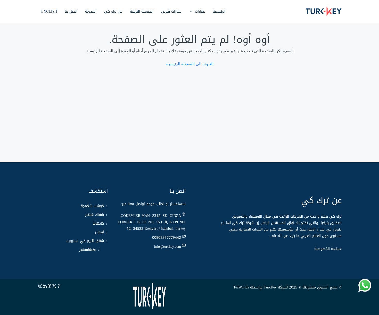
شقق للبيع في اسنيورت (85, 240)
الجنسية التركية (141, 11)
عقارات (200, 11)
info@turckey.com (167, 246)
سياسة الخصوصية (328, 248)
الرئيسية (219, 11)
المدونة (90, 11)
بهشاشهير (87, 249)
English (49, 11)
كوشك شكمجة (92, 205)
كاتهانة (98, 223)
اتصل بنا (71, 11)
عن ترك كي (113, 11)
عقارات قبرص (171, 11)
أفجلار (99, 232)
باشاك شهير (94, 214)
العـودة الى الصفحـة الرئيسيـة (189, 64)
